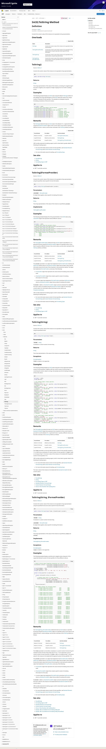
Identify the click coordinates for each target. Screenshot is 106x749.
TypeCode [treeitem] (4, 657)
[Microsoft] (2, 11)
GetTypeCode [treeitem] (7, 363)
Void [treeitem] (3, 737)
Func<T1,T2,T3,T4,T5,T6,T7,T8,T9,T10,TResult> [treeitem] (10, 237)
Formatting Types (60, 152)
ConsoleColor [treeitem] (5, 113)
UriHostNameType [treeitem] (6, 699)
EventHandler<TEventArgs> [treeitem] (8, 190)
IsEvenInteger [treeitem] (7, 365)
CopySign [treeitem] (6, 348)
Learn (33, 18)
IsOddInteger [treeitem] (7, 370)
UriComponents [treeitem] (5, 690)
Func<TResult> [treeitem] (5, 213)
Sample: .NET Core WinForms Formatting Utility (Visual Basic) (50, 711)
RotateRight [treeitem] (6, 397)
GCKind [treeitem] (4, 269)
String (34, 83)
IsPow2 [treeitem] (5, 374)
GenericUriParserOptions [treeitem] (7, 278)
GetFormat (35, 265)
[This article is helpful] (98, 33)
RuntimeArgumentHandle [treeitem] (7, 567)
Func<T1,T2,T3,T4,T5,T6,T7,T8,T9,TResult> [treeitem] (10, 233)
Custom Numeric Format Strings (52, 149)
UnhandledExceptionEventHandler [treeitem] (9, 684)
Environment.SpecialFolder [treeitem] (7, 179)
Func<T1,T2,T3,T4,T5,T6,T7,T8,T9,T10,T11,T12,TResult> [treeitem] (10, 245)
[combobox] (9, 20)
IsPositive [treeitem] (6, 372)
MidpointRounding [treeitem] (6, 482)
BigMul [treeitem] (5, 341)
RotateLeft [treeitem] (6, 394)
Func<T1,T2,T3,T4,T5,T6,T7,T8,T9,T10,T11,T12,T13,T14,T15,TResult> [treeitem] (10, 256)
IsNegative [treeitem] (6, 368)
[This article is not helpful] (100, 33)
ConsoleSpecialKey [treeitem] (6, 122)
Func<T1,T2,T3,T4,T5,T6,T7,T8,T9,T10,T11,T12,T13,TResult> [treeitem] (10, 248)
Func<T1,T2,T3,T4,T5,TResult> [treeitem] (8, 224)
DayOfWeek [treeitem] (4, 147)
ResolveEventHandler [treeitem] (6, 565)
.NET (37, 18)
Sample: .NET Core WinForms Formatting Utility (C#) (48, 709)
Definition (90, 20)
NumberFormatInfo (42, 125)
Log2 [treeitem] (5, 379)
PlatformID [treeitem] (4, 541)
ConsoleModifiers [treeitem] (6, 120)
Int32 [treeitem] (4, 332)
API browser (41, 18)
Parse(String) (39, 158)
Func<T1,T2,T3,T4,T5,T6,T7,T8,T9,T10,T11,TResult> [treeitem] (10, 241)
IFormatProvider (43, 193)
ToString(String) (35, 54)
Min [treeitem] (5, 386)
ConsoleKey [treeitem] (4, 116)
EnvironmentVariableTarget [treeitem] (8, 183)
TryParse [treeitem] (6, 408)
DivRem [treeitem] (6, 356)
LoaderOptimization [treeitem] (6, 453)
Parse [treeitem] (5, 390)
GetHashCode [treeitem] (7, 361)
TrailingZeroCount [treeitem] (8, 403)
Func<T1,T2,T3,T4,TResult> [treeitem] (7, 221)
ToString (63, 127)
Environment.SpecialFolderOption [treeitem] (9, 181)
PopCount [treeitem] (6, 392)
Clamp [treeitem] (5, 343)
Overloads (90, 22)
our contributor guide (39, 734)
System (38, 29)
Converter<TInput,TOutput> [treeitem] (8, 133)
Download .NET (100, 14)
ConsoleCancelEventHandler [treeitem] (8, 111)
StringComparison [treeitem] (6, 599)
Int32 (51, 95)
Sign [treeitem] (5, 399)
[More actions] (73, 18)
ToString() (34, 46)
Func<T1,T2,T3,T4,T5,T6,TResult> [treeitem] (8, 226)
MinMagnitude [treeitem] (7, 388)
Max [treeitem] (5, 381)
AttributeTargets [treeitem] (5, 78)
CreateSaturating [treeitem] (7, 352)
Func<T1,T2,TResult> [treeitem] (6, 217)
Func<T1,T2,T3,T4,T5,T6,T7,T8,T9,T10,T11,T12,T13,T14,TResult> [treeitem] (10, 252)
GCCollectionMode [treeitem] (6, 265)
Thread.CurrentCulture (38, 290)
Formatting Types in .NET (41, 162)
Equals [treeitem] (5, 359)
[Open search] (100, 11)
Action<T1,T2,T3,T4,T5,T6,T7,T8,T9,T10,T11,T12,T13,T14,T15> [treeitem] (10, 24)
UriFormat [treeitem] (4, 695)
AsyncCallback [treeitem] (5, 73)
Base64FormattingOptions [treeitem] (7, 84)
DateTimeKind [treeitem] (5, 142)
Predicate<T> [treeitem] (5, 545)
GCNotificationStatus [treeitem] (6, 274)
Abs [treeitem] (5, 339)
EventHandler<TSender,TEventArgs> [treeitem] (9, 192)
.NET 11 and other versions (40, 168)
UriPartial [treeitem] (4, 706)
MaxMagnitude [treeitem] (7, 383)
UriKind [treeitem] (4, 702)
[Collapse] (18, 17)
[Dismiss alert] (104, 2)
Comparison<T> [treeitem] (5, 104)
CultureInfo (36, 218)
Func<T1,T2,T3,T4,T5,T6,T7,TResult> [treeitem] (9, 228)
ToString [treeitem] (6, 401)
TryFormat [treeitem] (6, 406)
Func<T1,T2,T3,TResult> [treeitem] (7, 219)
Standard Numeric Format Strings (43, 483)
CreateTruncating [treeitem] (8, 354)
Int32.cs (39, 67)
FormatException (37, 359)
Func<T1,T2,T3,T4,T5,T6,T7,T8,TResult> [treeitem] (10, 230)
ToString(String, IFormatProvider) (64, 140)
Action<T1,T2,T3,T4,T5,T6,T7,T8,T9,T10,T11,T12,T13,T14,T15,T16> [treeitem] (10, 28)
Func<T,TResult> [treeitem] (5, 215)
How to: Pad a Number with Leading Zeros (45, 486)
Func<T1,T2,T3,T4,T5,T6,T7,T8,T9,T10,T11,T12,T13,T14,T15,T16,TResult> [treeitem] (10, 260)
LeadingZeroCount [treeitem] (8, 377)
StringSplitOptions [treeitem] (6, 603)
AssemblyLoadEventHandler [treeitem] (8, 71)
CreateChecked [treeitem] (7, 350)
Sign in (103, 10)
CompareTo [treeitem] (6, 345)
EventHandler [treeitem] (5, 188)
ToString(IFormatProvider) (37, 49)
